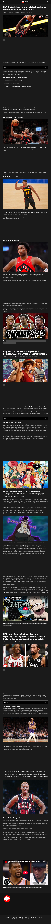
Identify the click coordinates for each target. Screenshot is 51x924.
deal (27, 340)
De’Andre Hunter (22, 340)
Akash (5, 356)
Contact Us (8, 917)
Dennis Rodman (22, 887)
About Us (27, 917)
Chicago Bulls (35, 820)
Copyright (21, 917)
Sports (21, 12)
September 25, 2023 (26, 86)
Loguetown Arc (25, 623)
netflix (30, 623)
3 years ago (11, 12)
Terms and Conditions (26, 918)
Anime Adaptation (10, 623)
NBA (18, 12)
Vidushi (5, 12)
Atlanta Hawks (8, 303)
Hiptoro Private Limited (27, 921)
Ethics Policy (40, 917)
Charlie (5, 641)
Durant (4, 746)
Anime (21, 356)
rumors (11, 342)
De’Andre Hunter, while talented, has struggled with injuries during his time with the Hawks (23, 212)
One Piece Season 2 (7, 625)
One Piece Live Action (42, 623)
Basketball (16, 340)
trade (15, 342)
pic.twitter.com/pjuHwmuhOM (11, 83)
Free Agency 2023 (38, 340)
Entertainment (16, 356)
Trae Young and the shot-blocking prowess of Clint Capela (22, 109)
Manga (24, 356)
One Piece (31, 407)
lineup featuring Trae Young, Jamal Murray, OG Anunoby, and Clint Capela (24, 274)
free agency (32, 340)
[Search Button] (47, 2)
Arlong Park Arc (18, 623)
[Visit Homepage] (25, 2)
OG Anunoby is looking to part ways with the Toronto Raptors (32, 147)
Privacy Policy (35, 918)
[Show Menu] (3, 2)
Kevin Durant (19, 837)
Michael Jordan (35, 887)
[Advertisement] (25, 51)
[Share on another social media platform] (4, 40)
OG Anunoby (6, 342)
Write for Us (33, 917)
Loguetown (19, 424)
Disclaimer (15, 917)
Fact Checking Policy (16, 918)
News (16, 12)
